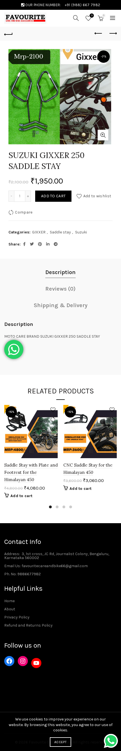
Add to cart (53, 196)
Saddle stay (60, 232)
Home (9, 601)
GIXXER (39, 232)
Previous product (98, 33)
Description (60, 272)
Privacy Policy (17, 617)
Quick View (53, 429)
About (9, 609)
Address (11, 553)
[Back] (8, 33)
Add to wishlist (97, 196)
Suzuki (81, 232)
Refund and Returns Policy (28, 625)
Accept (60, 742)
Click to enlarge (103, 135)
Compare (23, 212)
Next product (113, 33)
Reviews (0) (60, 289)
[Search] (75, 18)
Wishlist (92, 15)
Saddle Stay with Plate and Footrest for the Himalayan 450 (31, 472)
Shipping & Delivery (61, 305)
